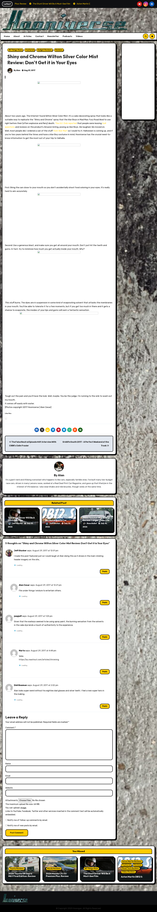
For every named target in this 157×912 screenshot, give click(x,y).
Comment (10, 727)
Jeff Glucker (17, 523)
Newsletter (53, 36)
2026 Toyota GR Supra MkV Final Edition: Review (22, 875)
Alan (61, 475)
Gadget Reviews (44, 50)
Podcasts (67, 36)
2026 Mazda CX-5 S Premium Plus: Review (57, 875)
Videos (79, 36)
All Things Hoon (15, 50)
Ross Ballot (92, 523)
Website (9, 788)
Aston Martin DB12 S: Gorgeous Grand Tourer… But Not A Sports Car (58, 518)
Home (7, 36)
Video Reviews (128, 872)
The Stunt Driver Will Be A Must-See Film (21, 519)
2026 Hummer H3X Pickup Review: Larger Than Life (96, 519)
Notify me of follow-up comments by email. (27, 820)
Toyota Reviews (17, 869)
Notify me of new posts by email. (22, 825)
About (16, 36)
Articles (28, 36)
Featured (30, 50)
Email (7, 776)
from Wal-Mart (60, 130)
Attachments (11, 800)
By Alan (16, 70)
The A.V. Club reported (66, 123)
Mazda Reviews (54, 869)
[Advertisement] (138, 82)
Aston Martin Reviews (132, 861)
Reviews (59, 50)
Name (8, 763)
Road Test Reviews (130, 868)
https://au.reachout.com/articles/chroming (39, 659)
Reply (104, 571)
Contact (39, 36)
